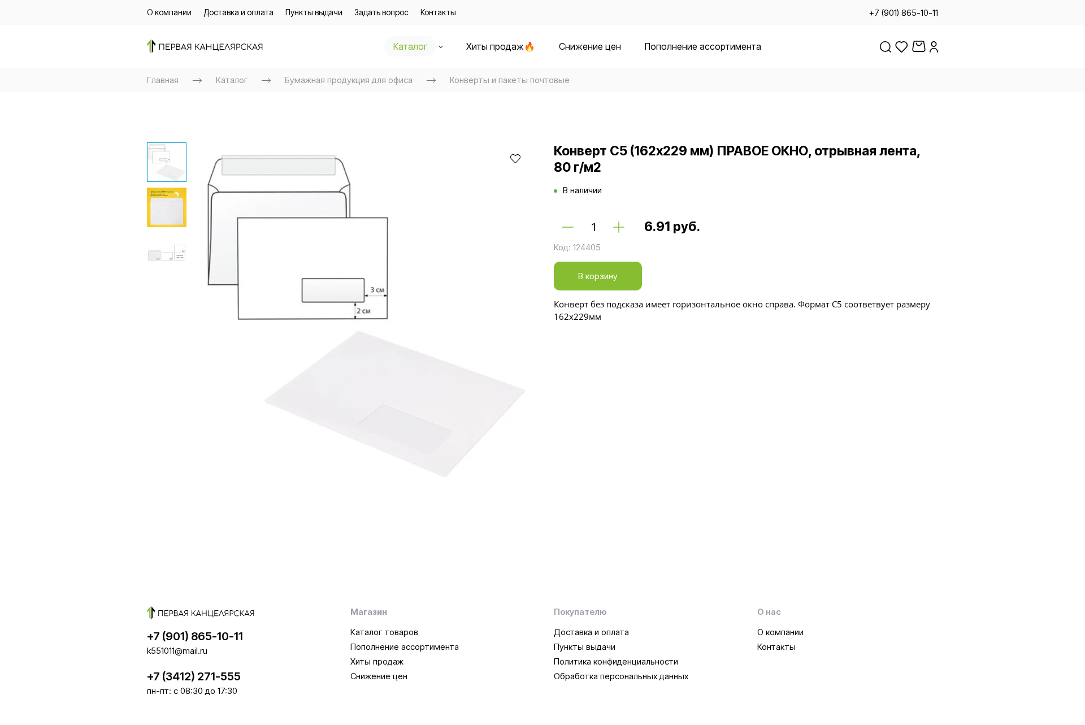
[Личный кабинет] (934, 46)
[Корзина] (919, 46)
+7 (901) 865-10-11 (195, 636)
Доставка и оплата (591, 632)
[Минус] (568, 227)
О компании (780, 632)
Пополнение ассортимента (404, 646)
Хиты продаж (376, 661)
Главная (163, 80)
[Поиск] (885, 46)
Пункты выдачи (584, 646)
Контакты (776, 646)
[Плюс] (619, 227)
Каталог (232, 80)
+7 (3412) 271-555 (194, 676)
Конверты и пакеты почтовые (510, 80)
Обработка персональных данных (621, 676)
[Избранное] (901, 46)
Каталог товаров (384, 632)
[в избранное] (515, 158)
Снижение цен (378, 676)
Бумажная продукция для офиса (349, 80)
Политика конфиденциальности (616, 661)
